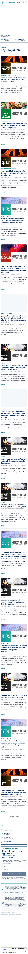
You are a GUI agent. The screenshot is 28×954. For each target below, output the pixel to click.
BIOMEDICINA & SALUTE (7, 263)
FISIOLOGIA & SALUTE (6, 313)
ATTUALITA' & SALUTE (6, 929)
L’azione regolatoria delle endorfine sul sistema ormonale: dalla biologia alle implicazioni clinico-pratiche (13, 414)
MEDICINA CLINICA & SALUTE (8, 75)
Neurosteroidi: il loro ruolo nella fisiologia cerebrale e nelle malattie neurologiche (14, 173)
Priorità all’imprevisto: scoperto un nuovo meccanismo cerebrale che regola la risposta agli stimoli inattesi (13, 743)
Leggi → (3, 97)
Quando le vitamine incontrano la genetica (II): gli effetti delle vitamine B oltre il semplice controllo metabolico (13, 318)
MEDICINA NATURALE (6, 836)
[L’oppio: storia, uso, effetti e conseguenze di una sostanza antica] (14, 682)
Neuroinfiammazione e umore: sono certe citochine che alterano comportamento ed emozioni (13, 220)
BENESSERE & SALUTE (6, 884)
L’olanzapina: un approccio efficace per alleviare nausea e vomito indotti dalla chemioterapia (13, 792)
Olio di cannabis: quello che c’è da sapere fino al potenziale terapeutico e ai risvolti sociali (14, 367)
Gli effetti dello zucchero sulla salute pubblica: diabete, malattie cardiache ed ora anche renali (13, 934)
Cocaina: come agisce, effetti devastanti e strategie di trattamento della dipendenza (13, 601)
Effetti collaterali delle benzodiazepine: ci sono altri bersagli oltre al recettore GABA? (14, 79)
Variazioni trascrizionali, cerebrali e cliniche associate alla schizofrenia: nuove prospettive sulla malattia (14, 648)
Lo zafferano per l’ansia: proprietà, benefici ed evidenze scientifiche (12, 840)
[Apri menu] (26, 2)
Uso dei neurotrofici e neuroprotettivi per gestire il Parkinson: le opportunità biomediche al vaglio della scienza (14, 269)
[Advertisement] (14, 20)
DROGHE (3, 363)
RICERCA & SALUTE (6, 216)
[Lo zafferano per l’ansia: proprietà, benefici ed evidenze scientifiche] (14, 826)
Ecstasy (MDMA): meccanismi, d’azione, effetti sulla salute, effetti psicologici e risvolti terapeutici (13, 506)
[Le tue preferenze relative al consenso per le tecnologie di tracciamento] (25, 951)
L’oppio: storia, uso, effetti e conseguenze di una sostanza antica (14, 696)
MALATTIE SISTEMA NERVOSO (8, 168)
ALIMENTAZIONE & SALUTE (8, 121)
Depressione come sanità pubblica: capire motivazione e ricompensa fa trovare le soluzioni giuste (14, 888)
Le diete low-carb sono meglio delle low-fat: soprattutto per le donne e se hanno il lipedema (14, 125)
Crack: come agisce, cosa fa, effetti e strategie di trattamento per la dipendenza (14, 461)
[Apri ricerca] (23, 2)
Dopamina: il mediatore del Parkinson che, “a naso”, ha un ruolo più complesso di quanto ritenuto (13, 554)
